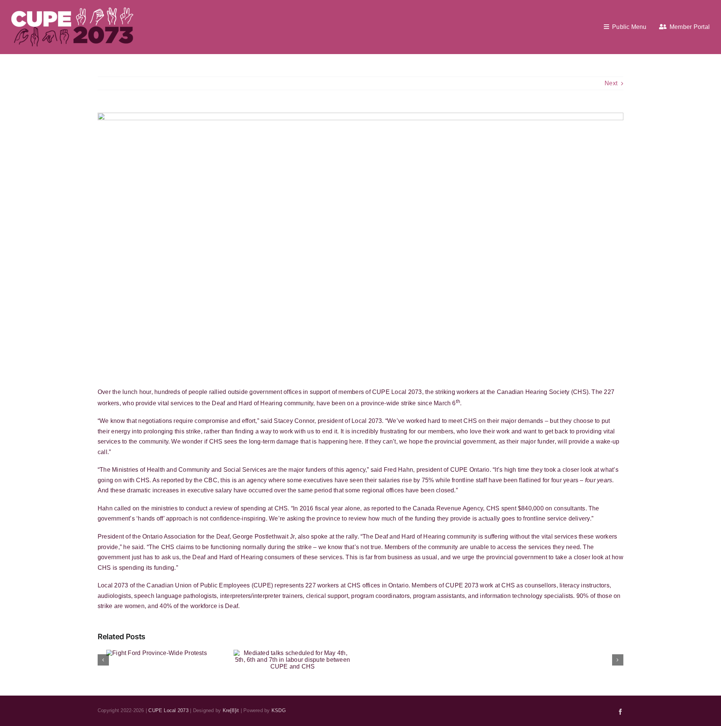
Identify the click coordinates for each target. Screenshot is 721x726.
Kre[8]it (231, 710)
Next (611, 83)
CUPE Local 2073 (168, 710)
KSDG (279, 710)
